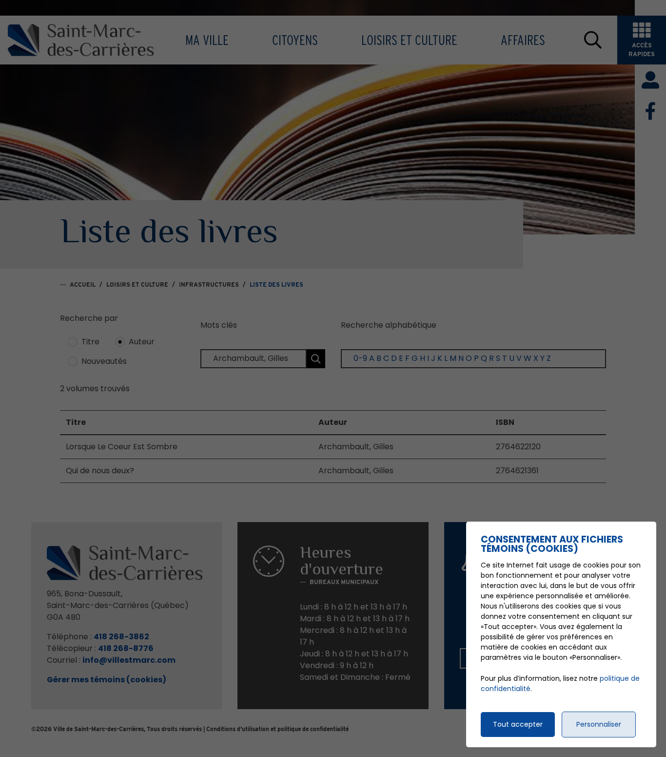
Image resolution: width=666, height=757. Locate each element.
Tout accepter (518, 724)
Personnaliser (598, 724)
